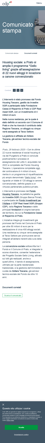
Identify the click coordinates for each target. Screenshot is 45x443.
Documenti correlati (30, 53)
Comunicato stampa (11, 53)
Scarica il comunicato (12, 295)
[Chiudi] (3, 404)
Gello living (30, 177)
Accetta (21, 427)
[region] (22, 422)
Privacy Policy (10, 420)
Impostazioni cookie (21, 434)
